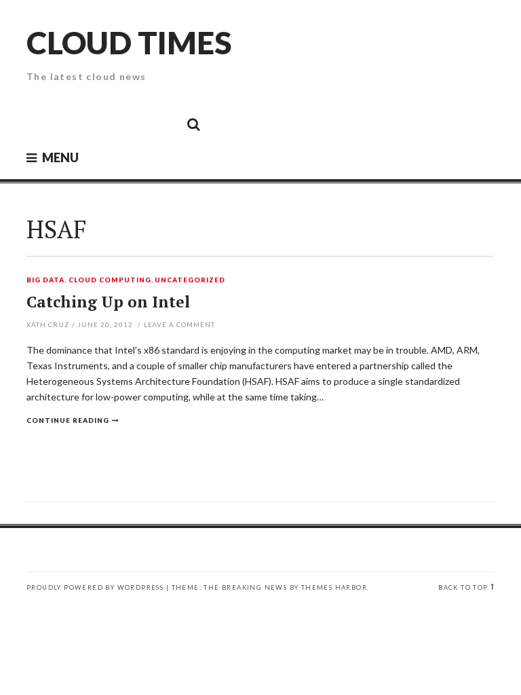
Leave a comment (180, 324)
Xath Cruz (47, 324)
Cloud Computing (110, 280)
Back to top (463, 587)
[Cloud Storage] (40, 123)
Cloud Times (128, 42)
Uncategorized (190, 280)
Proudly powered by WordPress (94, 587)
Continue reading (67, 420)
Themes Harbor (334, 587)
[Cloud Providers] (101, 123)
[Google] (71, 123)
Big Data (45, 280)
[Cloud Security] (132, 123)
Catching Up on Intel (108, 301)
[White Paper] (162, 123)
